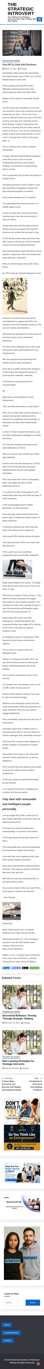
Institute (8, 1341)
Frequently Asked (11, 1333)
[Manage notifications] (38, 1364)
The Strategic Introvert (21, 9)
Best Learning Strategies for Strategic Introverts (18, 1062)
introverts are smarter (11, 60)
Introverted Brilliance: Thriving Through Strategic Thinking (19, 1017)
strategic (23, 69)
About (7, 1325)
